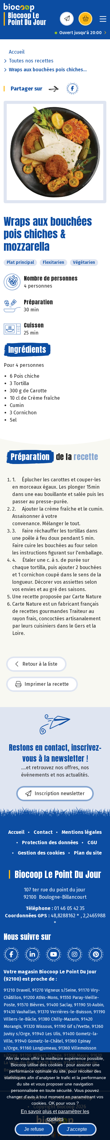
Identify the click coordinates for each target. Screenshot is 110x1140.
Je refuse (34, 1129)
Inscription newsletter (60, 793)
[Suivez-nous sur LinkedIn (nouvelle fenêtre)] (32, 954)
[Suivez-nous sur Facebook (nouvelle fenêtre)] (11, 954)
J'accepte (77, 1129)
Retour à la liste (39, 664)
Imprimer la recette (46, 684)
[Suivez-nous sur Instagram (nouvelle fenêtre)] (74, 954)
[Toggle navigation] (103, 21)
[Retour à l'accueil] (19, 7)
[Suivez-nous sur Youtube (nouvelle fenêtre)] (53, 954)
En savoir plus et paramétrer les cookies (55, 1114)
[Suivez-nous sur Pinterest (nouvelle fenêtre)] (95, 954)
